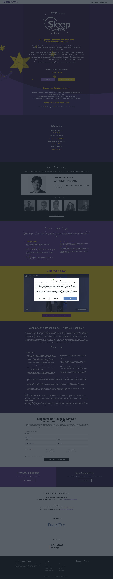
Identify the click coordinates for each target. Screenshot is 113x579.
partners (41, 282)
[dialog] (56, 289)
